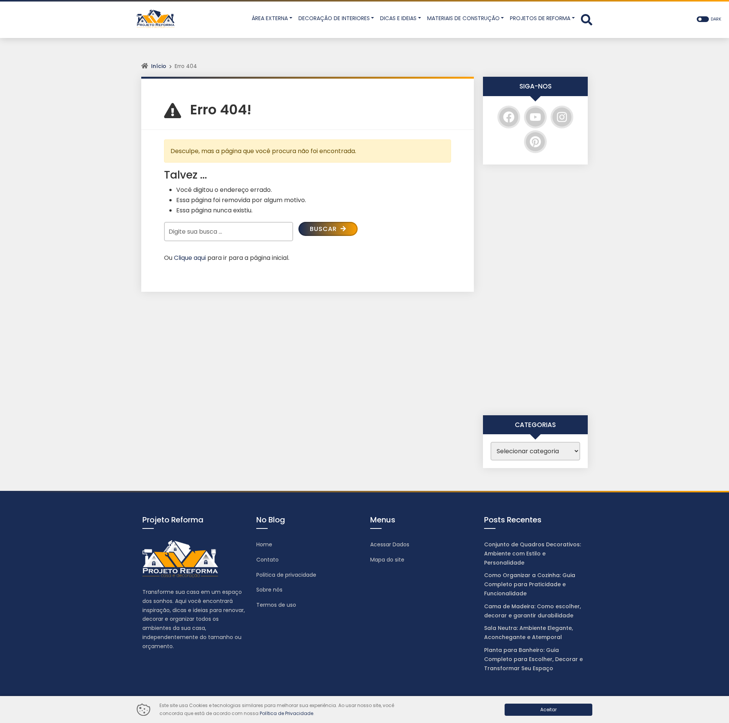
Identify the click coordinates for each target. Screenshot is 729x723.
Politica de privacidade (286, 575)
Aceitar (548, 709)
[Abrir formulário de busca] (586, 19)
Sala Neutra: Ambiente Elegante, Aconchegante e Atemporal (528, 632)
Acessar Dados (389, 544)
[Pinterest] (535, 141)
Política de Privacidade (286, 713)
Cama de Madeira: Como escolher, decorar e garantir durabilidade (532, 611)
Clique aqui (190, 257)
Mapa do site (387, 559)
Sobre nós (269, 589)
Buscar (324, 229)
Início (158, 66)
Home (264, 544)
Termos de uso (276, 605)
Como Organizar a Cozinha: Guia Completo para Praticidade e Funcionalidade (529, 584)
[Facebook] (508, 117)
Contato (267, 559)
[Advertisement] (535, 290)
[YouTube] (535, 117)
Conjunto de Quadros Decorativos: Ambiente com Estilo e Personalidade (532, 553)
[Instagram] (561, 117)
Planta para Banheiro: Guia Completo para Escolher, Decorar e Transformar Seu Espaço (533, 659)
